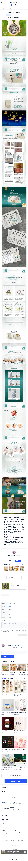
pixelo (2, 714)
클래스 (23, 843)
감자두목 (3, 732)
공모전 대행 (14, 845)
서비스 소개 (4, 815)
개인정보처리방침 (19, 840)
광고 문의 (17, 843)
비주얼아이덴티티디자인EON (12, 556)
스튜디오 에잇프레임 (5, 751)
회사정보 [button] (4, 787)
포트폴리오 (3, 8)
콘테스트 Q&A (5, 819)
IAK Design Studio (17, 769)
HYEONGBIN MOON (5, 769)
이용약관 (11, 843)
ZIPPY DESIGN (17, 695)
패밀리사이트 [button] (5, 791)
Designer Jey (16, 714)
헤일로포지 (16, 732)
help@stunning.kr (17, 832)
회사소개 (6, 840)
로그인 (25, 5)
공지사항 (12, 840)
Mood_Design (17, 751)
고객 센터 (4, 827)
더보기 (24, 678)
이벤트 (4, 823)
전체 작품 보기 (21, 564)
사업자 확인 (6, 843)
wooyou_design (4, 695)
